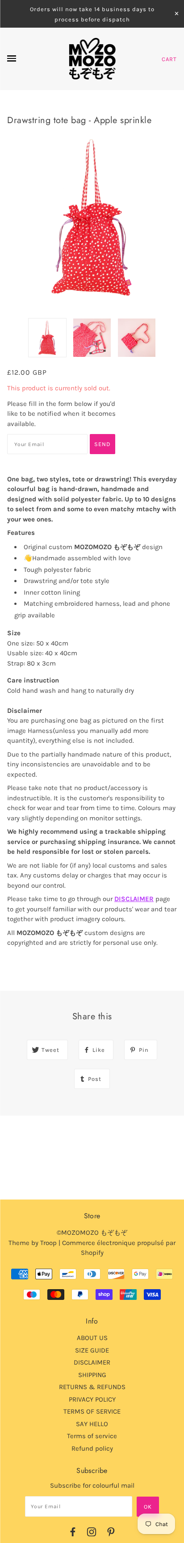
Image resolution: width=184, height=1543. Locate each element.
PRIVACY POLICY (92, 1399)
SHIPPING (92, 1375)
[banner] (92, 59)
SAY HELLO (92, 1424)
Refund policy (92, 1448)
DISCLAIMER (134, 899)
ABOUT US (92, 1338)
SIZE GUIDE (92, 1350)
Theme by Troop (32, 1243)
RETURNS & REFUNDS (92, 1387)
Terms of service (92, 1436)
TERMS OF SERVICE (92, 1411)
